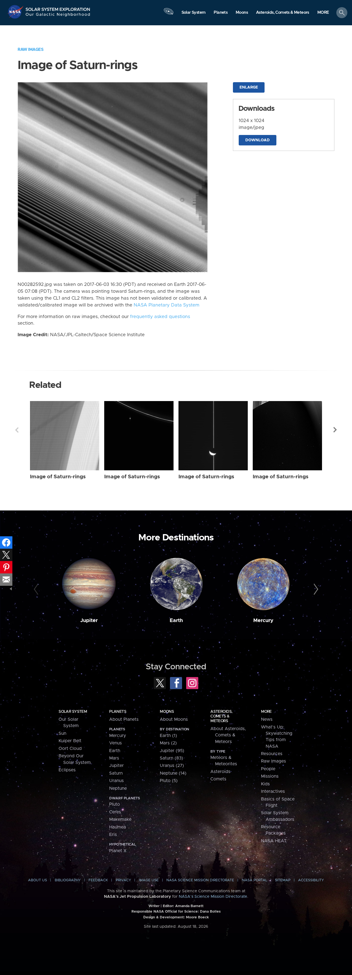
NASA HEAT (274, 841)
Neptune (118, 788)
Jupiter (89, 620)
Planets (117, 712)
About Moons (174, 719)
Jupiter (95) (172, 750)
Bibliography (68, 880)
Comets (218, 779)
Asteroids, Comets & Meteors (221, 716)
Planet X (118, 851)
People (268, 769)
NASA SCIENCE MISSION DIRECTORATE (200, 880)
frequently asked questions (160, 316)
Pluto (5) (169, 780)
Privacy (123, 880)
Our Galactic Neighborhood (58, 16)
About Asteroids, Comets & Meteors (228, 735)
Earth (176, 620)
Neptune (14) (173, 773)
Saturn (116, 773)
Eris (113, 834)
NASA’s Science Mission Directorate (213, 897)
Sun (62, 733)
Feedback (98, 880)
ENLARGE (249, 87)
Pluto (114, 804)
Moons (167, 712)
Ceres (115, 812)
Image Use (149, 880)
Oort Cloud (70, 748)
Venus (115, 743)
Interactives (273, 791)
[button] (323, 13)
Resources (271, 754)
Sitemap (282, 880)
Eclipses (67, 770)
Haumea (117, 827)
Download (257, 140)
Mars (114, 758)
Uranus (116, 780)
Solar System (73, 712)
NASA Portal (254, 880)
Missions (270, 776)
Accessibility (311, 880)
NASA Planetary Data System (166, 305)
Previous (17, 430)
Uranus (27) (172, 765)
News (267, 719)
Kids (265, 784)
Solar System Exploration (58, 8)
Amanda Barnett (189, 906)
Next (335, 430)
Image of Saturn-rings (58, 476)
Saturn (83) (171, 758)
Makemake (120, 819)
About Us (37, 880)
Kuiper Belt (70, 741)
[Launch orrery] (168, 14)
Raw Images (30, 50)
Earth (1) (168, 735)
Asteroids (220, 771)
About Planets (124, 719)
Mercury (263, 620)
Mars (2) (168, 743)
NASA (16, 12)
